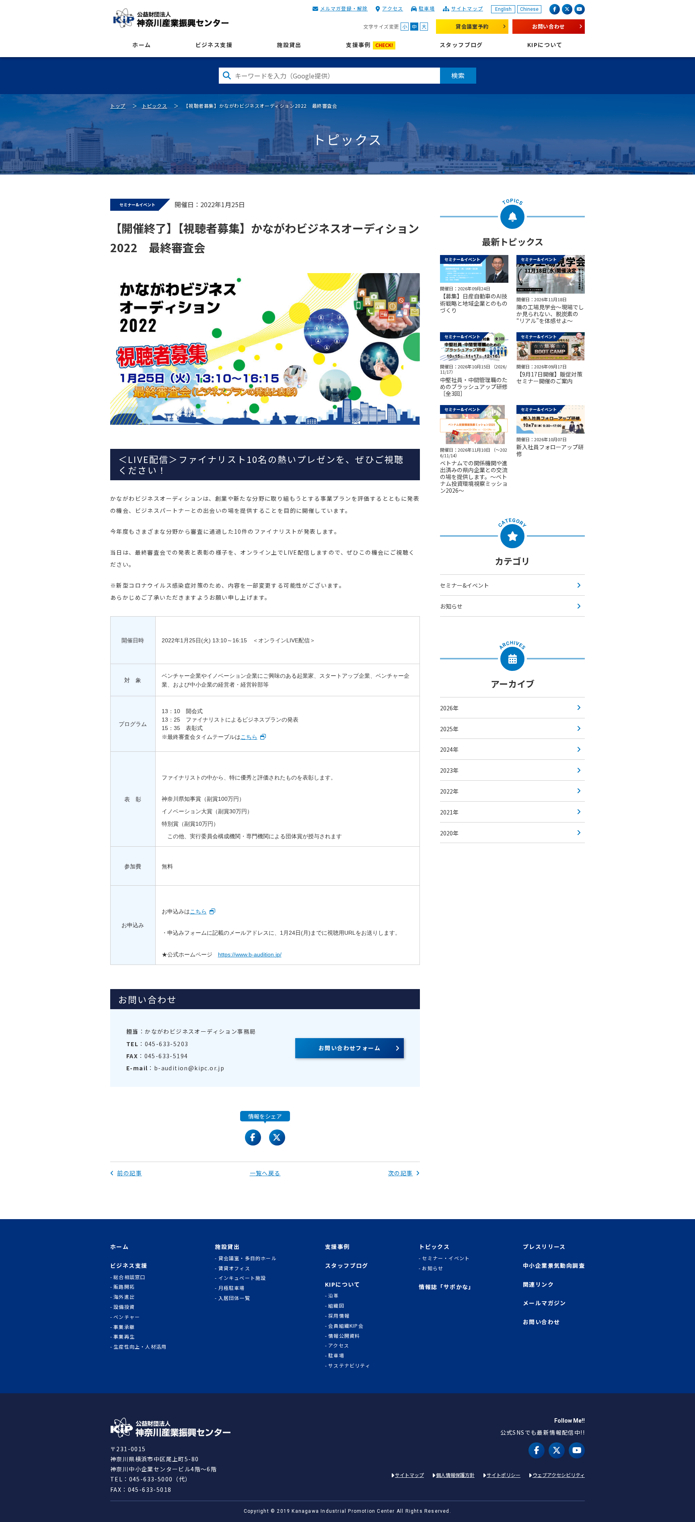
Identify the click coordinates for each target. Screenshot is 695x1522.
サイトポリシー (503, 1474)
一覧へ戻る (265, 1173)
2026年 (449, 708)
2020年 (449, 833)
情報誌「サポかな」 (447, 1286)
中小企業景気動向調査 (554, 1265)
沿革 (333, 1295)
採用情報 (339, 1315)
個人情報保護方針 (455, 1474)
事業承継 (124, 1327)
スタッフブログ (461, 45)
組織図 (336, 1305)
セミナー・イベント (446, 1258)
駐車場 (427, 8)
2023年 (449, 770)
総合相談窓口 (129, 1277)
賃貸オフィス (234, 1268)
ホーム (141, 45)
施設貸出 (289, 45)
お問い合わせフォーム (349, 1048)
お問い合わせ (548, 26)
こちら (249, 737)
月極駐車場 (231, 1288)
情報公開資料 (344, 1336)
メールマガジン (544, 1303)
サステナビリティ (349, 1365)
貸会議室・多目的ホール (247, 1258)
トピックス (154, 105)
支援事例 (369, 45)
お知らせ (451, 606)
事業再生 (124, 1336)
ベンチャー (126, 1317)
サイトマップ (467, 8)
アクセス (392, 8)
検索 (458, 75)
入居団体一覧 (234, 1298)
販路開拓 (124, 1286)
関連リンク (538, 1284)
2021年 (449, 812)
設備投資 (124, 1307)
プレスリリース (544, 1246)
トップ (117, 105)
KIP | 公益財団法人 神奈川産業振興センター (170, 18)
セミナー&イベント (464, 585)
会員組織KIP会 (346, 1325)
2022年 (449, 791)
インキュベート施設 (242, 1278)
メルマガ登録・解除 (344, 8)
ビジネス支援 (213, 45)
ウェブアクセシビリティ (559, 1474)
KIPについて (545, 45)
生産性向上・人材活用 (140, 1346)
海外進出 (124, 1297)
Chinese (529, 9)
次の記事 (400, 1173)
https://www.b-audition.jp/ (250, 954)
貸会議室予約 (472, 26)
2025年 (449, 729)
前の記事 (129, 1173)
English (503, 9)
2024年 (449, 749)
